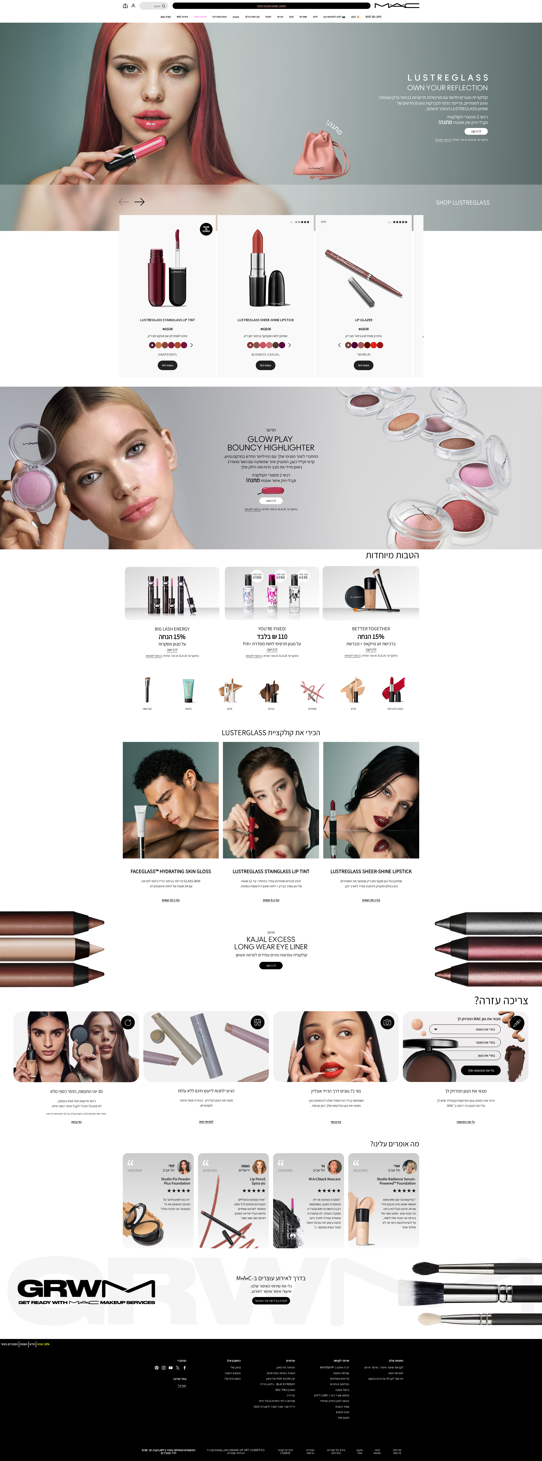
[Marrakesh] (372, 347)
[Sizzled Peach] (179, 347)
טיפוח (268, 16)
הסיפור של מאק (286, 1367)
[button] (271, 108)
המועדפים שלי (232, 1378)
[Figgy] (285, 347)
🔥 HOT (355, 16)
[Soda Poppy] (185, 347)
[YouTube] (171, 1368)
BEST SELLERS (373, 16)
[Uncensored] (279, 347)
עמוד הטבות (342, 1406)
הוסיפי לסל (168, 367)
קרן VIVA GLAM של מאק (280, 1378)
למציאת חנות (395, 1373)
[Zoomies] (172, 347)
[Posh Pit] (166, 347)
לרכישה (476, 131)
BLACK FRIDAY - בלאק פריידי (277, 1384)
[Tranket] (159, 347)
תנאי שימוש (342, 1412)
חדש (315, 16)
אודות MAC (182, 16)
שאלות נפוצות (341, 1373)
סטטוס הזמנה (233, 1373)
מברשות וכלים (252, 16)
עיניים (280, 16)
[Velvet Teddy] (366, 347)
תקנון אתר (343, 1417)
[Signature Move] (260, 347)
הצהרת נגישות (310, 1451)
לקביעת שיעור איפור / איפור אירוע (383, 1367)
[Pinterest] (157, 1368)
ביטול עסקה (342, 1390)
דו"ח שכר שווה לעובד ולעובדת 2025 (274, 1406)
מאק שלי (236, 1367)
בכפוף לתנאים (443, 140)
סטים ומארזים (220, 16)
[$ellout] (272, 347)
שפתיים (303, 16)
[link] (168, 269)
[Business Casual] (253, 347)
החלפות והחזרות (339, 1384)
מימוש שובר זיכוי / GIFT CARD (331, 1395)
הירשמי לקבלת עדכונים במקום (385, 1378)
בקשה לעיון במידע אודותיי (334, 1401)
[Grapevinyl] (153, 347)
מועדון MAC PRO (285, 1390)
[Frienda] (266, 347)
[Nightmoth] (360, 347)
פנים (291, 16)
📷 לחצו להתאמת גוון (334, 16)
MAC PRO (166, 16)
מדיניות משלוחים (339, 1378)
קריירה (291, 1395)
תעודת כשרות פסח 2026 (281, 1373)
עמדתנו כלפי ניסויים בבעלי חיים (277, 1401)
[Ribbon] (385, 347)
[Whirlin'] (353, 347)
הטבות (236, 16)
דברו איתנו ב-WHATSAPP (334, 1367)
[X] (178, 1368)
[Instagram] (164, 1368)
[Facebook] (185, 1368)
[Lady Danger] (379, 347)
